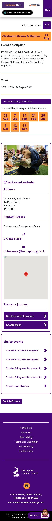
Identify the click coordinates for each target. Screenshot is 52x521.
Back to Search (11, 401)
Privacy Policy (26, 446)
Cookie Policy (26, 451)
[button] (39, 515)
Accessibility (26, 437)
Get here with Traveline (20, 316)
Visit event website (20, 182)
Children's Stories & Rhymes (22, 350)
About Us (26, 432)
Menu (47, 10)
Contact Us (26, 427)
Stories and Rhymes (17, 386)
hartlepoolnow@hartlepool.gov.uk (26, 502)
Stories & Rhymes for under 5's (23, 368)
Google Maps (13, 325)
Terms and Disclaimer (26, 441)
